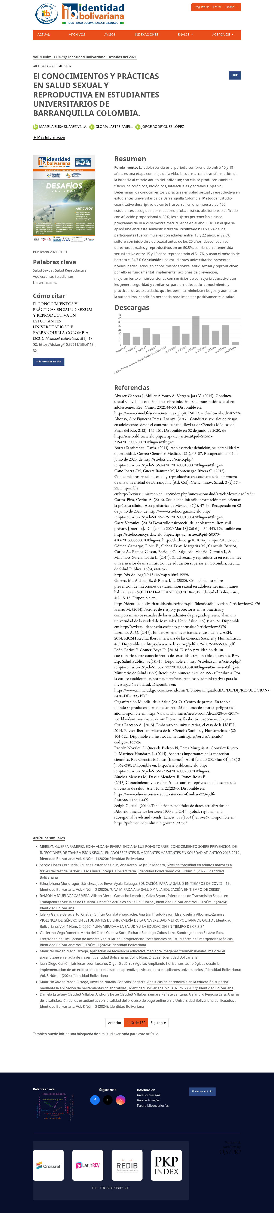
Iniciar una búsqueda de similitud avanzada (94, 1033)
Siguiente (158, 1022)
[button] (49, 137)
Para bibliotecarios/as (153, 1105)
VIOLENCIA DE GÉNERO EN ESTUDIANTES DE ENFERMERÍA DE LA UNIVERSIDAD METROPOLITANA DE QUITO (127, 920)
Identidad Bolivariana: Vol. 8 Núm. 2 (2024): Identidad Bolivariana (92, 1006)
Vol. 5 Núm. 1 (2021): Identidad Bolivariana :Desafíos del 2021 (85, 57)
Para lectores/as (148, 1095)
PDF (235, 75)
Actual (43, 35)
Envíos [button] (184, 35)
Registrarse (202, 7)
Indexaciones (146, 35)
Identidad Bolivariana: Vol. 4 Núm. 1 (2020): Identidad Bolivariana (92, 858)
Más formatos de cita (48, 361)
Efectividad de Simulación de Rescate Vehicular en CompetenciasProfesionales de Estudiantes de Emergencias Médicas (137, 939)
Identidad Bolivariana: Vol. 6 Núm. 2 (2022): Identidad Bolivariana (145, 957)
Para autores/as (148, 1100)
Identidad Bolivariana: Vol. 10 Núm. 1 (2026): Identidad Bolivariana (93, 945)
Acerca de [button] (221, 35)
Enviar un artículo (202, 1091)
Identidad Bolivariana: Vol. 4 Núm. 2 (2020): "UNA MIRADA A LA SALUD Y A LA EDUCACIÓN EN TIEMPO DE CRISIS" (130, 889)
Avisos (110, 35)
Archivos (77, 35)
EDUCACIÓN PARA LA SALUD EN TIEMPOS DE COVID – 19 (184, 883)
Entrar (217, 7)
